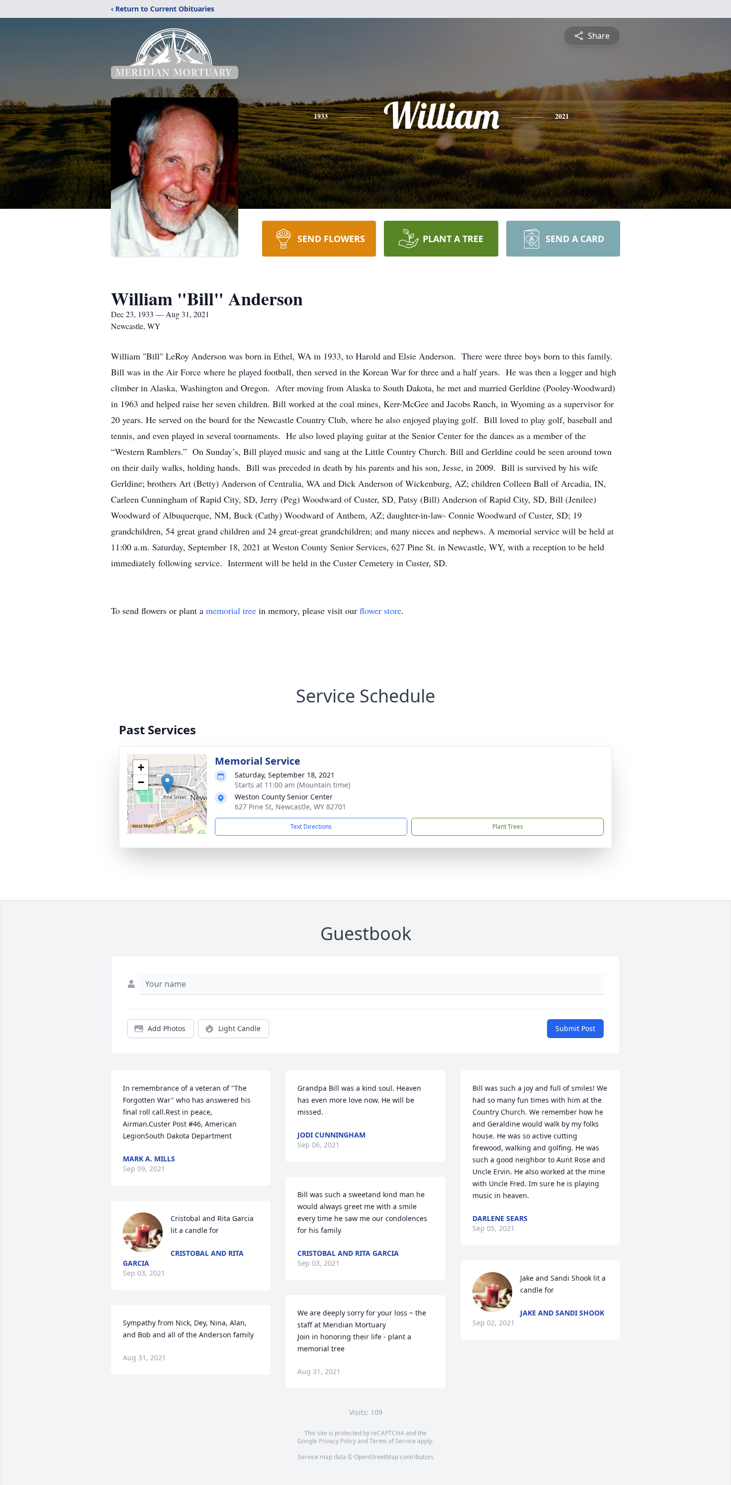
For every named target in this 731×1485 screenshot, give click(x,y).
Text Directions (311, 826)
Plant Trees (507, 826)
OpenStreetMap (376, 1457)
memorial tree (231, 610)
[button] (167, 784)
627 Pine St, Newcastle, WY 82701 (290, 806)
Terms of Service (392, 1441)
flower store (380, 610)
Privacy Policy (337, 1441)
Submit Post (575, 1028)
